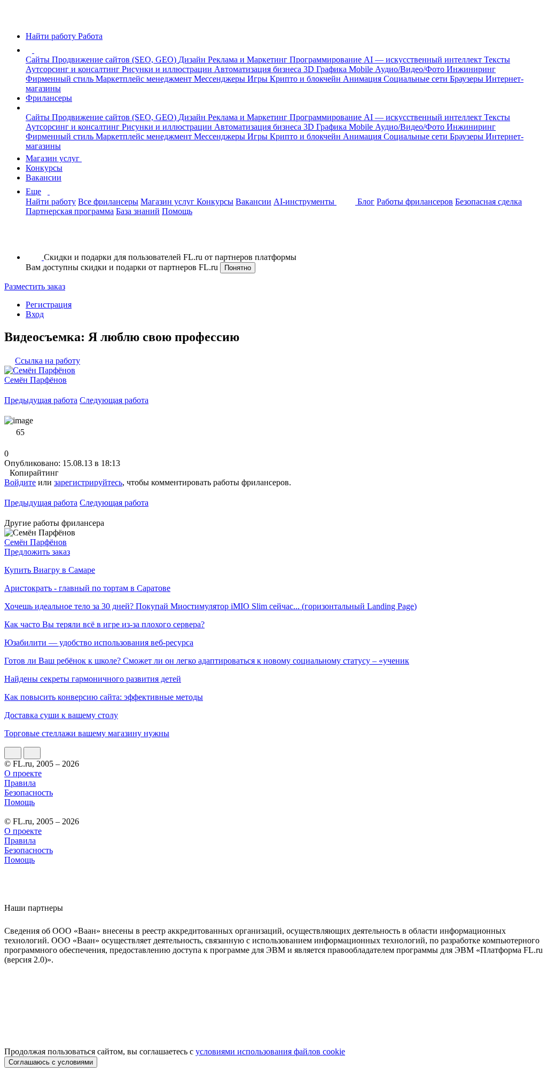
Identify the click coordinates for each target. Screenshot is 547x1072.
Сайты (39, 59)
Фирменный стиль (61, 78)
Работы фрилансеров (415, 201)
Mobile (362, 69)
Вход (35, 314)
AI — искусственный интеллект (424, 59)
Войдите (20, 482)
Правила (20, 782)
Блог (365, 201)
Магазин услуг (54, 158)
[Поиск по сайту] (34, 238)
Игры (258, 78)
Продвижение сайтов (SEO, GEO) (115, 59)
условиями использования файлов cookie (270, 1051)
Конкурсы (44, 167)
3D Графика (326, 69)
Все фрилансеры (108, 201)
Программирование (327, 59)
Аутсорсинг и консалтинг (74, 69)
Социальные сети (417, 78)
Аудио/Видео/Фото (411, 69)
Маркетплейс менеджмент (145, 78)
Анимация (363, 78)
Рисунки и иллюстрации (168, 69)
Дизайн (193, 59)
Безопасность (28, 792)
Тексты (497, 59)
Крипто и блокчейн (306, 78)
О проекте (23, 773)
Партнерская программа (70, 211)
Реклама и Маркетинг (249, 59)
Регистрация (49, 304)
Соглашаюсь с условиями (51, 1062)
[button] (36, 49)
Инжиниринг (471, 69)
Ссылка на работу (47, 360)
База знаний (138, 211)
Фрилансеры (49, 98)
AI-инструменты (305, 201)
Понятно (237, 268)
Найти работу (51, 201)
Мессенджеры (220, 78)
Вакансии (43, 177)
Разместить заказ (34, 286)
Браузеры (468, 78)
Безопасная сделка (488, 201)
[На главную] (14, 17)
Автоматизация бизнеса (258, 69)
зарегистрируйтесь (88, 482)
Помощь (177, 211)
